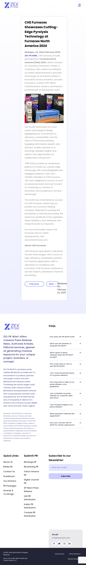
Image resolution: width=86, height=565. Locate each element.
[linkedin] (70, 544)
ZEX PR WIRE (31, 55)
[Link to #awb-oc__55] (79, 5)
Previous (34, 283)
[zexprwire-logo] (11, 2)
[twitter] (59, 544)
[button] (66, 336)
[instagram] (64, 544)
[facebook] (54, 544)
